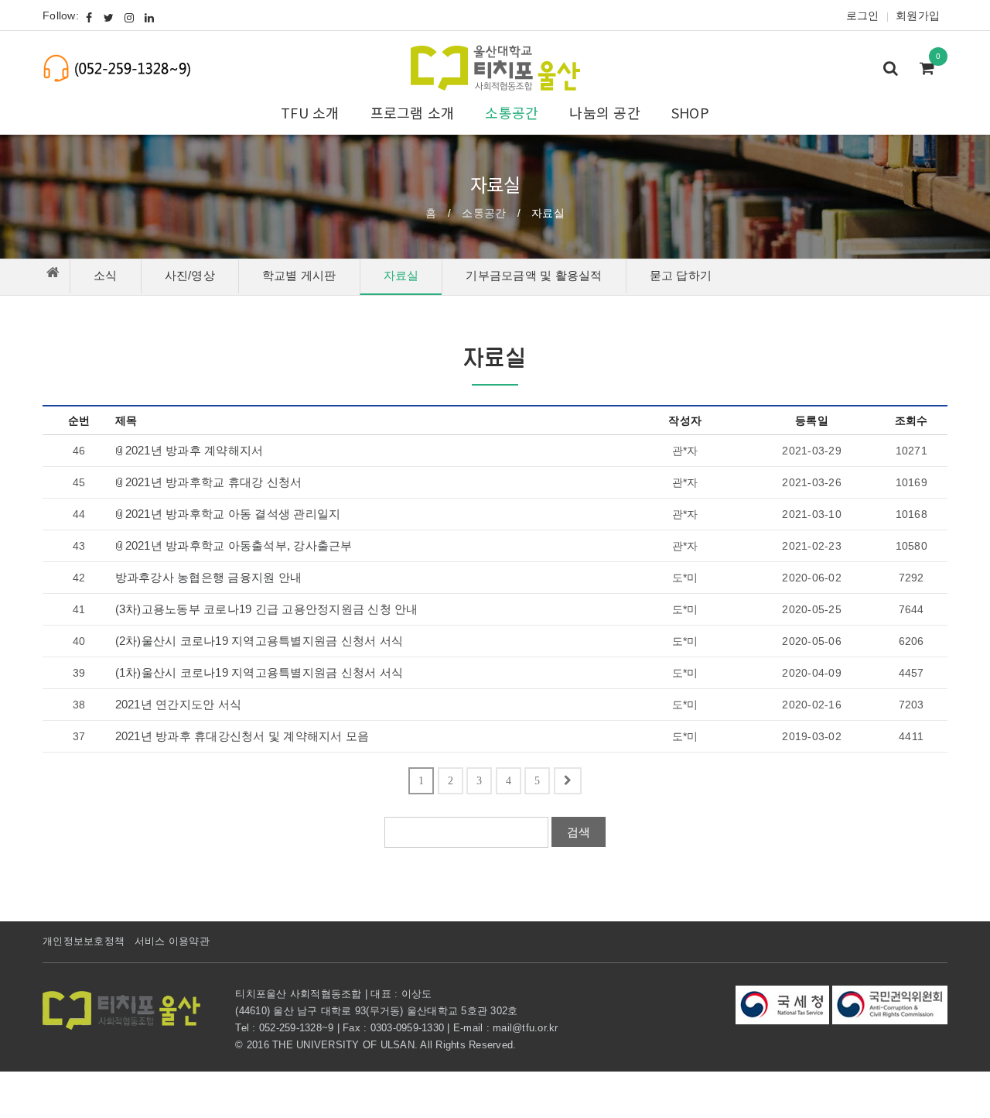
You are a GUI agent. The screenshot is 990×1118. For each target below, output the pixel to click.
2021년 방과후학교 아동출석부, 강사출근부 (239, 546)
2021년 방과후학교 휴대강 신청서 (213, 482)
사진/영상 (190, 275)
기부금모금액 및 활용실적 (534, 275)
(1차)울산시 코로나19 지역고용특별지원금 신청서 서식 (259, 673)
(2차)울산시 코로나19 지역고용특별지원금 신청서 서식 (259, 641)
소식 (106, 275)
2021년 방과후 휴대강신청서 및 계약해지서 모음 (242, 736)
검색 (578, 831)
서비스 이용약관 (172, 941)
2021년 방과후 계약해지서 (194, 450)
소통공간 (484, 213)
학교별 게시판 (299, 275)
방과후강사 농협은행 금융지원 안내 (208, 577)
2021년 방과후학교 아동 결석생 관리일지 (233, 514)
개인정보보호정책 (84, 941)
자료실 (401, 275)
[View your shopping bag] (931, 69)
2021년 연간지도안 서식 (178, 704)
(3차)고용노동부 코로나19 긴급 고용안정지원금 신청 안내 (266, 609)
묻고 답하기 (681, 275)
